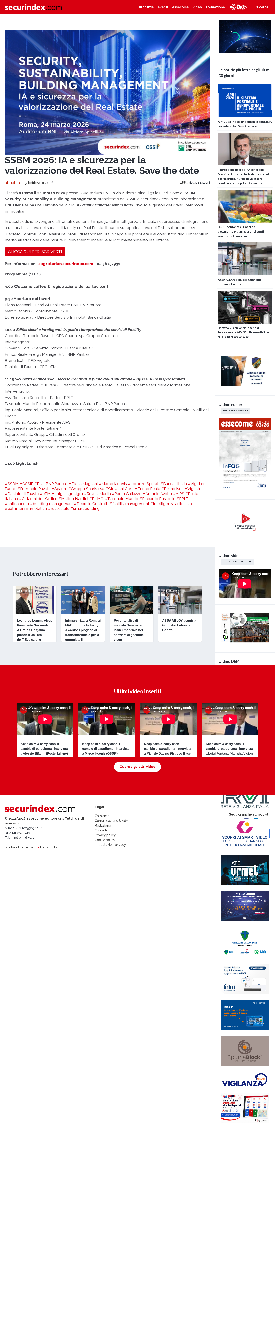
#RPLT (182, 498)
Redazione (103, 825)
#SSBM (12, 483)
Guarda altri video (237, 561)
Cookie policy (105, 840)
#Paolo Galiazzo (127, 493)
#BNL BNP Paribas (51, 483)
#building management (51, 503)
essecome (180, 7)
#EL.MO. (96, 498)
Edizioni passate (235, 410)
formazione (215, 7)
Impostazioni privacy (110, 845)
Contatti (101, 830)
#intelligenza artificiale (171, 503)
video (197, 7)
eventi (163, 7)
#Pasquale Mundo (121, 498)
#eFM (45, 493)
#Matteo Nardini (73, 498)
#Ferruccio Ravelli (34, 488)
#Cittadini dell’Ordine (38, 498)
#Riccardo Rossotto (157, 498)
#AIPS (178, 493)
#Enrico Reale (147, 488)
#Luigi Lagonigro (67, 493)
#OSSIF (26, 483)
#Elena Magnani (83, 483)
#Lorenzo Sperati (143, 483)
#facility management (129, 503)
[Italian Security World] (245, 52)
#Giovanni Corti (119, 488)
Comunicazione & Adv (111, 821)
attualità (12, 182)
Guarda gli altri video (137, 767)
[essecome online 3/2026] (245, 491)
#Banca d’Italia (173, 483)
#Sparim (59, 488)
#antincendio (17, 503)
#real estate (58, 508)
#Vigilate (193, 488)
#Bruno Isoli (172, 488)
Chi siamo (102, 816)
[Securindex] (33, 7)
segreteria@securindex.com (65, 263)
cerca (263, 7)
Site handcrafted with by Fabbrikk (31, 847)
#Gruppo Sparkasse (86, 488)
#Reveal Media (97, 493)
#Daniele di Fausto (22, 493)
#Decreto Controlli (91, 503)
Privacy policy (105, 835)
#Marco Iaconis (113, 483)
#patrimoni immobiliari (26, 508)
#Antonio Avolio (157, 493)
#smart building (85, 508)
